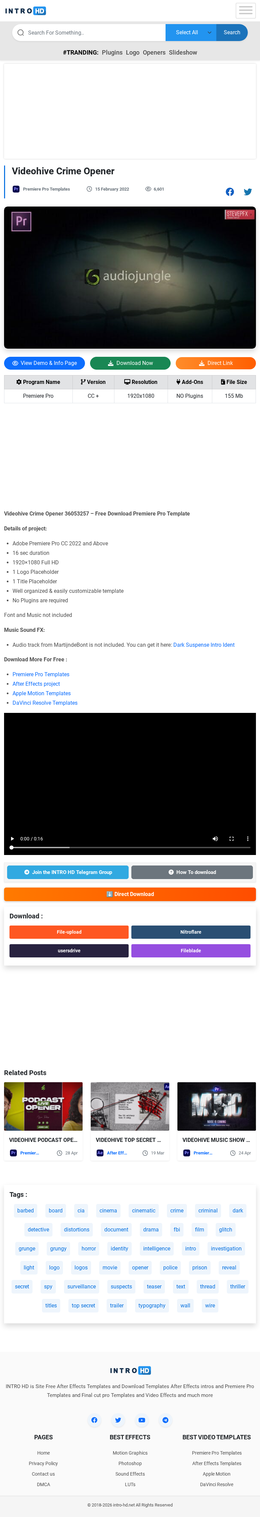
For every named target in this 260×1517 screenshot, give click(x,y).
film (199, 1229)
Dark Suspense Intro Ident (204, 645)
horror (89, 1248)
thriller (237, 1286)
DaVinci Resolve (216, 1484)
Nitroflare (190, 932)
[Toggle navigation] (246, 11)
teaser (154, 1286)
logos (81, 1267)
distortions (76, 1229)
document (116, 1229)
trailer (117, 1305)
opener (140, 1267)
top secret (83, 1305)
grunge (27, 1248)
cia (81, 1210)
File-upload (69, 932)
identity (119, 1248)
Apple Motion (217, 1474)
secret (22, 1286)
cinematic (143, 1210)
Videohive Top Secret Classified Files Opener (160, 1140)
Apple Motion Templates (42, 693)
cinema (108, 1210)
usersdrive (69, 950)
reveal (229, 1267)
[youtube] (142, 1420)
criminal (208, 1210)
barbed (25, 1210)
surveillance (81, 1286)
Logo (132, 52)
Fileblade (191, 950)
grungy (58, 1248)
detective (38, 1229)
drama (151, 1229)
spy (48, 1286)
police (170, 1267)
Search (232, 32)
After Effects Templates (117, 1152)
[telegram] (165, 1420)
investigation (226, 1248)
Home (43, 1453)
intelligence (156, 1248)
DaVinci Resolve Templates (45, 703)
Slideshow (183, 52)
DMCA (43, 1484)
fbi (177, 1229)
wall (185, 1305)
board (56, 1210)
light (29, 1267)
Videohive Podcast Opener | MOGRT (58, 1140)
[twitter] (118, 1420)
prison (199, 1267)
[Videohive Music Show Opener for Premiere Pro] (216, 1106)
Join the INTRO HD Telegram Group (72, 872)
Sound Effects (130, 1474)
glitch (225, 1229)
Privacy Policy (43, 1463)
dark (238, 1210)
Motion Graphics (130, 1453)
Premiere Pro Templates (46, 189)
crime (176, 1210)
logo (54, 1267)
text (180, 1286)
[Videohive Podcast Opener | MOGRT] (43, 1106)
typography (152, 1305)
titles (51, 1305)
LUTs (130, 1484)
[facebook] (94, 1420)
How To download (196, 872)
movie (110, 1267)
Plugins (112, 52)
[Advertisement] (130, 111)
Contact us (43, 1474)
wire (210, 1305)
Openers (154, 52)
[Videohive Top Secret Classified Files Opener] (130, 1106)
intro (190, 1248)
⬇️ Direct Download (130, 894)
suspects (121, 1286)
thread (207, 1286)
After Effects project (36, 684)
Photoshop (130, 1463)
